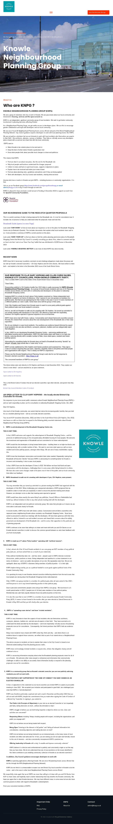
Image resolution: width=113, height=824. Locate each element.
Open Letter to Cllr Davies (12, 376)
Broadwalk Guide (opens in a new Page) (18, 224)
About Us (66, 805)
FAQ (38, 805)
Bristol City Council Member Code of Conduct (18, 388)
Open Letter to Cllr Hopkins (12, 372)
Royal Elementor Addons (63, 817)
